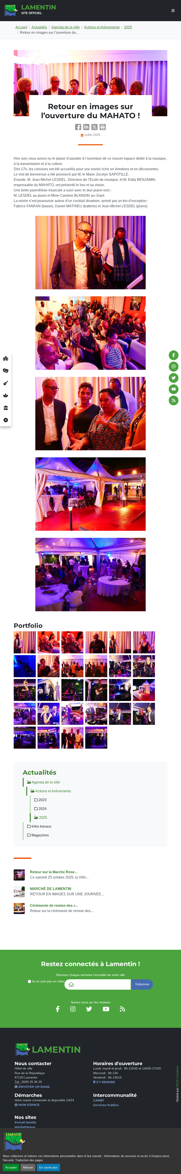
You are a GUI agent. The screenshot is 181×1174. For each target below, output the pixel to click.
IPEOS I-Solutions (177, 1076)
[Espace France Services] (5, 408)
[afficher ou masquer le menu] (173, 10)
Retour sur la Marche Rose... (53, 872)
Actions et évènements (102, 27)
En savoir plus (48, 1167)
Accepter (11, 1167)
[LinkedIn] (87, 128)
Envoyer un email (34, 1086)
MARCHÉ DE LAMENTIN (50, 889)
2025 (128, 27)
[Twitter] (95, 128)
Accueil (21, 27)
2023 (42, 800)
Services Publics (106, 1105)
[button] (103, 128)
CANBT (98, 1100)
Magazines (40, 835)
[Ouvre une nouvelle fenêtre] (5, 358)
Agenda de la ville (65, 27)
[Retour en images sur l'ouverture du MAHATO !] (90, 83)
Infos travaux (41, 826)
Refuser (28, 1167)
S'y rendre (105, 1082)
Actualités (39, 27)
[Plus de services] (5, 420)
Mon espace (29, 1105)
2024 (42, 809)
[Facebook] (79, 128)
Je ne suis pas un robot (47, 981)
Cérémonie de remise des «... (54, 905)
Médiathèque (25, 1127)
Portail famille (25, 1122)
